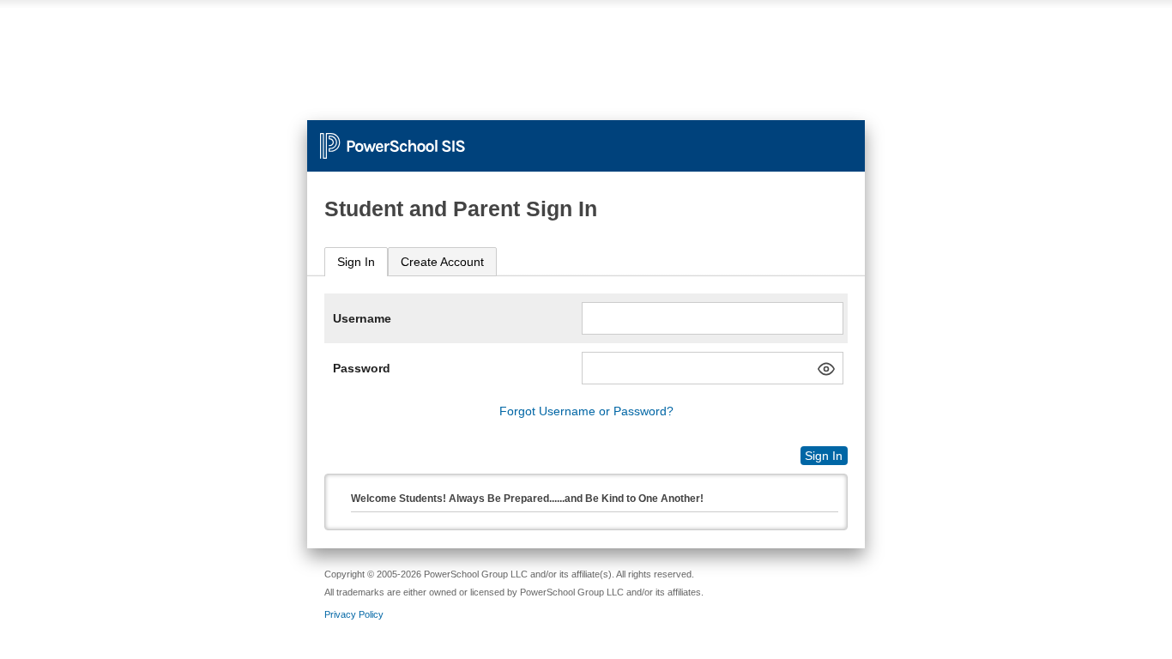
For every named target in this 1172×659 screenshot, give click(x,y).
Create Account (442, 262)
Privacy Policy (354, 614)
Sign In (356, 262)
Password (361, 368)
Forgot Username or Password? (586, 411)
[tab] (356, 262)
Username (362, 318)
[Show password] (826, 369)
